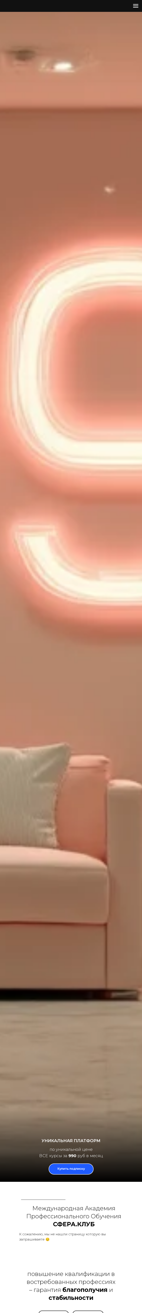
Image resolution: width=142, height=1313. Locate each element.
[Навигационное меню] (135, 6)
